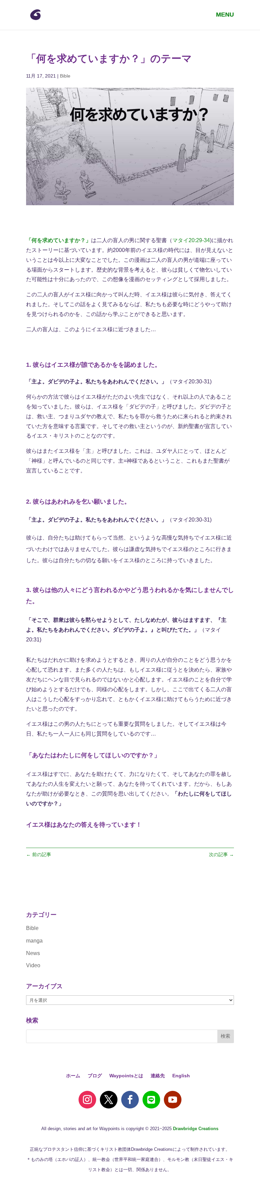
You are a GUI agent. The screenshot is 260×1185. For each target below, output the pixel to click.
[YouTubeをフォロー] (172, 1099)
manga (34, 941)
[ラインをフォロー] (151, 1099)
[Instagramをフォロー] (87, 1099)
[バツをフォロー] (108, 1099)
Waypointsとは (126, 1075)
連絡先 (158, 1075)
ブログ (95, 1075)
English (181, 1075)
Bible (65, 76)
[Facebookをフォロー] (130, 1099)
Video (33, 965)
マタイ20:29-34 (191, 240)
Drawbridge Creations (195, 1128)
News (33, 953)
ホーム (73, 1075)
